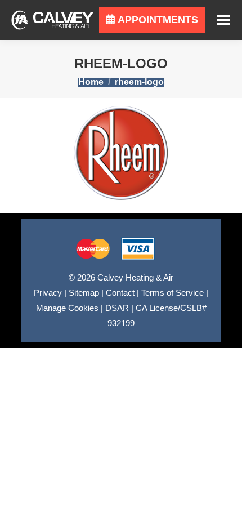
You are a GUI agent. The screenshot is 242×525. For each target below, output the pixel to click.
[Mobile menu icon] (223, 20)
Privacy (48, 292)
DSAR (117, 308)
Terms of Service (172, 292)
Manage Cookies (67, 308)
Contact (120, 292)
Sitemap (84, 292)
